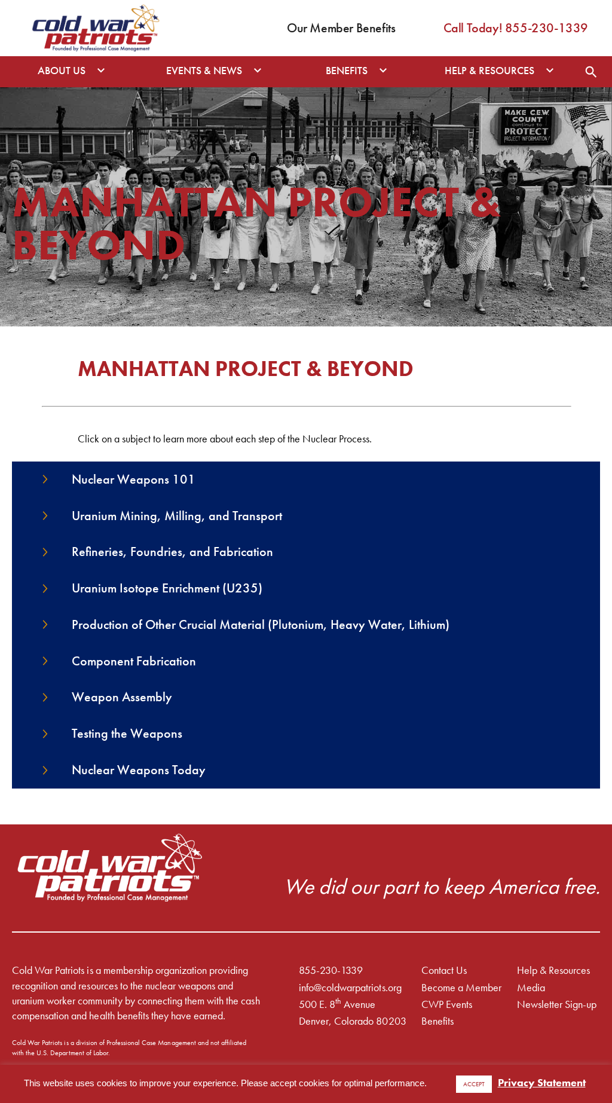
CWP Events (446, 1004)
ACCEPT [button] (474, 1084)
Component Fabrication (134, 661)
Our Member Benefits (341, 27)
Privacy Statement (542, 1082)
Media (531, 987)
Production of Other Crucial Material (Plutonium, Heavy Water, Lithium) (260, 624)
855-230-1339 (331, 970)
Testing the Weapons (127, 733)
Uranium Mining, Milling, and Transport (177, 515)
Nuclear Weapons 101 (133, 479)
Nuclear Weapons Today (139, 769)
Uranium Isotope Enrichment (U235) (167, 588)
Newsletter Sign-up (557, 1004)
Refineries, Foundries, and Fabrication (172, 551)
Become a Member (461, 987)
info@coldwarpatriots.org (350, 987)
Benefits (437, 1021)
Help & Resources (553, 970)
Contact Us (444, 970)
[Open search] (591, 71)
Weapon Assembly (122, 696)
